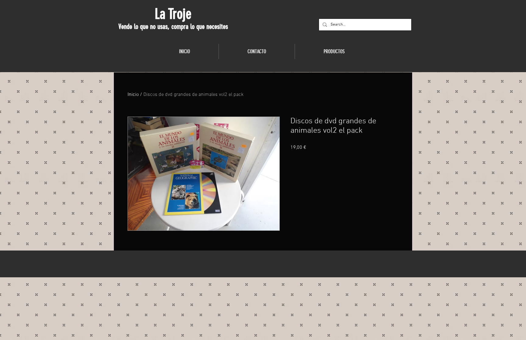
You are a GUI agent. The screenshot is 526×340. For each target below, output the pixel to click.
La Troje (173, 14)
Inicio (133, 95)
